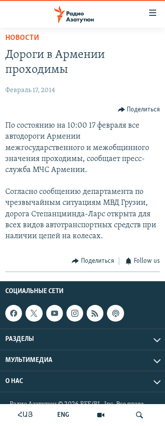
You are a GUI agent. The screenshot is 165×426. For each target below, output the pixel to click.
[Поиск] (139, 415)
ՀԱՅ (25, 415)
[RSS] (95, 313)
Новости (22, 38)
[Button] (139, 109)
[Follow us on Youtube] (54, 313)
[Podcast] (115, 313)
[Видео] (101, 415)
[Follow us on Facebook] (13, 313)
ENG (63, 415)
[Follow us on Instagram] (74, 313)
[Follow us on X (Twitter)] (34, 313)
